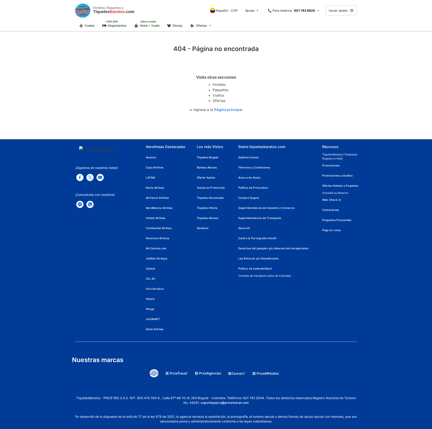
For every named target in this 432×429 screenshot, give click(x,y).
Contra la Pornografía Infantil (257, 238)
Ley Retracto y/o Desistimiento (258, 258)
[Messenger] (79, 204)
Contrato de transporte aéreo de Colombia (264, 275)
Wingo (150, 309)
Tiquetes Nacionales (210, 197)
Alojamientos (117, 25)
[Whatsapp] (90, 204)
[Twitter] (90, 177)
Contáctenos (330, 210)
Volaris (150, 299)
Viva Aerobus (155, 288)
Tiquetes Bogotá (207, 157)
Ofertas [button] (201, 25)
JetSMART (153, 319)
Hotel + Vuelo (150, 25)
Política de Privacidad (253, 187)
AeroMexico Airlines (159, 208)
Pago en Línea (331, 230)
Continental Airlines (159, 228)
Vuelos (90, 25)
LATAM (150, 177)
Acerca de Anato (249, 177)
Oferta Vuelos (206, 177)
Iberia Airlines (155, 187)
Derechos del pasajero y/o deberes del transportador (273, 248)
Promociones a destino (337, 175)
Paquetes (220, 90)
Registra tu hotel (332, 158)
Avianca (151, 157)
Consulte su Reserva (335, 193)
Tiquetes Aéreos (207, 218)
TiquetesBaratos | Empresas (339, 154)
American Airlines (157, 238)
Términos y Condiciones (254, 167)
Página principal (228, 110)
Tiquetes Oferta (207, 208)
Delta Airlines (154, 329)
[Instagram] (100, 177)
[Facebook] (79, 177)
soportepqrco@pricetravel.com (225, 403)
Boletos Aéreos (207, 167)
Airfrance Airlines (157, 197)
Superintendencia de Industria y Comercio (266, 208)
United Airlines (155, 218)
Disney (178, 25)
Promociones (331, 165)
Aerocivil (244, 228)
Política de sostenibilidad (255, 268)
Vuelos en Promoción (211, 187)
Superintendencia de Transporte (259, 218)
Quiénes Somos (248, 157)
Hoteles (219, 84)
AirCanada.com (156, 248)
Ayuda (249, 10)
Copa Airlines (154, 167)
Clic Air (150, 278)
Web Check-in (331, 199)
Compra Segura (248, 197)
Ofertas (219, 100)
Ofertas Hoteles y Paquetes (340, 185)
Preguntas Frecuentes (336, 220)
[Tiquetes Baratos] (82, 10)
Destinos (202, 228)
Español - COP (227, 10)
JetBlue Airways (156, 258)
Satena (150, 268)
